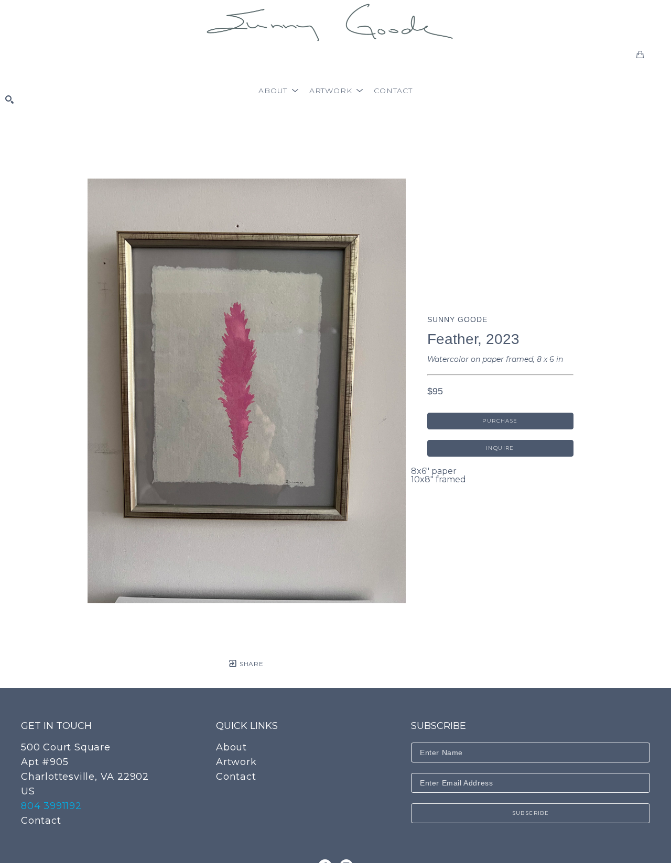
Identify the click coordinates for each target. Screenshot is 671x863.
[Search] (9, 99)
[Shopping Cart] (640, 54)
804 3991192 (51, 806)
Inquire (500, 448)
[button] (278, 90)
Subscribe (530, 813)
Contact (41, 820)
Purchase (499, 420)
